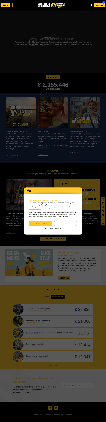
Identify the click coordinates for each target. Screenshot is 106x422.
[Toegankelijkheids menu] (103, 2)
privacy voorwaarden (35, 209)
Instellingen (65, 223)
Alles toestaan (40, 223)
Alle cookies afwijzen (53, 228)
